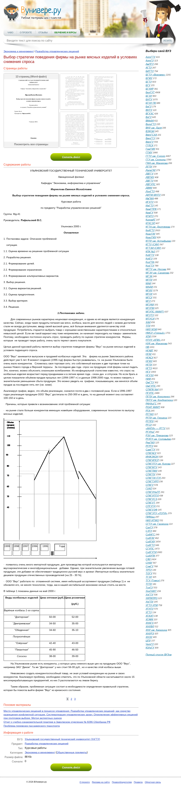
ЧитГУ (150, 644)
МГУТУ (150, 315)
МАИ (148, 283)
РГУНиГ (150, 431)
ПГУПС (150, 393)
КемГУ (149, 212)
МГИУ (149, 290)
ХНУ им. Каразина (156, 630)
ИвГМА (150, 198)
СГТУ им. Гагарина (157, 523)
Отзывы (43, 32)
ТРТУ (149, 569)
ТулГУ (149, 587)
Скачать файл (71, 156)
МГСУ (149, 297)
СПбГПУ (150, 474)
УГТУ (149, 612)
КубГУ (149, 258)
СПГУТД (151, 506)
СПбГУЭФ (151, 509)
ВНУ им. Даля (154, 127)
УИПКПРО (151, 598)
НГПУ (149, 364)
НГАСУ (149, 357)
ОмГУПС (151, 385)
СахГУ (149, 527)
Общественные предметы (72, 752)
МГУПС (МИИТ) (155, 311)
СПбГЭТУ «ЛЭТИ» (156, 513)
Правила (138, 782)
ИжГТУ (150, 205)
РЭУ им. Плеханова (157, 435)
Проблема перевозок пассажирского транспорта (32, 725)
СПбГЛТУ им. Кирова (158, 463)
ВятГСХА (151, 134)
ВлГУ (149, 117)
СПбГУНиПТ (153, 492)
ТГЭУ (149, 576)
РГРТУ (149, 446)
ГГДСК (149, 145)
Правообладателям (122, 782)
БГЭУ (149, 95)
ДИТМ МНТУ (153, 194)
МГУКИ (150, 304)
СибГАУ (150, 538)
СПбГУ (150, 485)
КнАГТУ (150, 230)
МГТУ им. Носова (156, 269)
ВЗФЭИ (150, 131)
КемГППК (151, 209)
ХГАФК (149, 619)
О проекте (26, 32)
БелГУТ (150, 92)
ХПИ (148, 336)
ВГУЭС (150, 113)
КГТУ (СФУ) (152, 244)
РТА (148, 410)
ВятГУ (150, 141)
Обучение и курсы (65, 32)
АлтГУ (150, 60)
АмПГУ (150, 64)
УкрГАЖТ (151, 591)
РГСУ (149, 424)
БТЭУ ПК (151, 103)
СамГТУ (150, 449)
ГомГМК (150, 148)
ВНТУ (149, 110)
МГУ (148, 301)
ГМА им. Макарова (157, 163)
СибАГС (150, 534)
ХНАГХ (150, 622)
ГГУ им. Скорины (156, 159)
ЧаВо (10, 32)
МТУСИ (150, 318)
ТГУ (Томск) (153, 580)
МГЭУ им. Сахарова (157, 272)
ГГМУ (149, 152)
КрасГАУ (150, 233)
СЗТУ (149, 531)
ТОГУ (149, 573)
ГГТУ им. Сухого (155, 156)
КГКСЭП (150, 223)
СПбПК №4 (152, 389)
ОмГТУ (150, 382)
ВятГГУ (150, 138)
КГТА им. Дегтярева (158, 226)
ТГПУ (149, 584)
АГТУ (149, 67)
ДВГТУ (150, 180)
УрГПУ (149, 601)
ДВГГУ (149, 173)
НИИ (148, 378)
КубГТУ (150, 255)
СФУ (148, 559)
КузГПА (150, 262)
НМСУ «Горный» (155, 332)
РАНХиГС (151, 403)
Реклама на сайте (101, 782)
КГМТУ (150, 216)
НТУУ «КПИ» (153, 339)
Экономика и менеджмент (19, 51)
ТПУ (148, 325)
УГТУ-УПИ (152, 605)
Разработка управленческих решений (57, 51)
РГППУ (150, 421)
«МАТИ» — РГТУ (155, 428)
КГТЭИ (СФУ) (153, 248)
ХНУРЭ (150, 633)
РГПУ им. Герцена (156, 417)
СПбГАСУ (151, 453)
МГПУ (149, 279)
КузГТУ (150, 265)
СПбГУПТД (152, 495)
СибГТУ (150, 545)
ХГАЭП (149, 615)
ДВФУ (149, 187)
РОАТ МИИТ (153, 407)
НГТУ (149, 368)
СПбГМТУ (151, 467)
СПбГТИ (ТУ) (153, 477)
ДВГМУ (150, 177)
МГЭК (149, 276)
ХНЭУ (149, 637)
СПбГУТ (150, 502)
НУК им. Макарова (156, 343)
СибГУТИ (151, 552)
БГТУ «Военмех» (155, 74)
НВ (147, 347)
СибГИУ (150, 541)
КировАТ (151, 219)
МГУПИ (150, 308)
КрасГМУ (151, 237)
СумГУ (149, 566)
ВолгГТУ (151, 124)
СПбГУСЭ (151, 499)
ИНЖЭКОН (152, 456)
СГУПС (150, 548)
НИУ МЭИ (151, 329)
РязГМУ (150, 442)
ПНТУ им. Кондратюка (159, 400)
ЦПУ (148, 640)
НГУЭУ (150, 375)
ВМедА (150, 120)
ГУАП (149, 488)
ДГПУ (149, 166)
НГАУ (149, 354)
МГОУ (149, 294)
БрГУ (149, 106)
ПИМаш (150, 516)
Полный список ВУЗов (158, 654)
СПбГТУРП (152, 481)
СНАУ (149, 562)
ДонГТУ (150, 191)
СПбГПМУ (151, 470)
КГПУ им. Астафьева (158, 240)
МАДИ (149, 286)
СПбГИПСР (152, 460)
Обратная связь (153, 782)
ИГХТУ (150, 202)
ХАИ (148, 322)
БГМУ (149, 78)
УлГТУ (149, 594)
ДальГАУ (151, 170)
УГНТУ (150, 608)
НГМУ (149, 361)
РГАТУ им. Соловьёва (158, 439)
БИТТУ (150, 71)
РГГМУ (150, 414)
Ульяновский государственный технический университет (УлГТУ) (62, 739)
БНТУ (149, 99)
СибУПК (150, 555)
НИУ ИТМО (152, 520)
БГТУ (149, 81)
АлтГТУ (150, 57)
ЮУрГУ (150, 647)
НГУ (148, 371)
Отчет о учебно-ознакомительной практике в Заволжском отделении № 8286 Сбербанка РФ (57, 722)
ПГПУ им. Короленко (158, 396)
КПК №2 (150, 251)
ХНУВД (150, 626)
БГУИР (150, 88)
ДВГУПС (151, 184)
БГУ (148, 85)
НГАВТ (149, 350)
